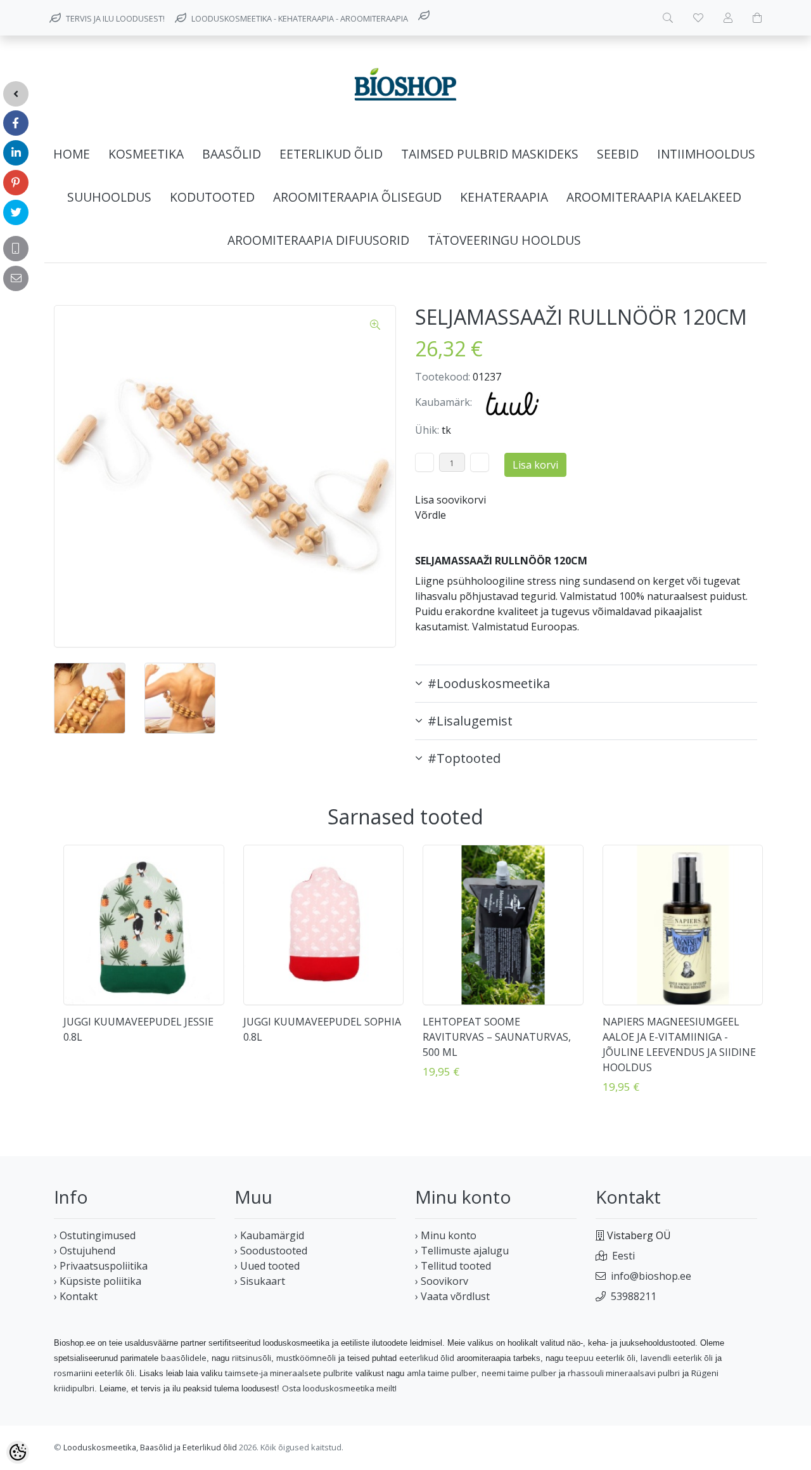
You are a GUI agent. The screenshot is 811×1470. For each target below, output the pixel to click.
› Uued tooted (267, 1266)
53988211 (633, 1296)
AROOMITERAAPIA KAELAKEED (653, 196)
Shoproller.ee (735, 1448)
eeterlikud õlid (426, 1357)
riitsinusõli (251, 1357)
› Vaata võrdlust (452, 1296)
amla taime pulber (441, 1373)
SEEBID (618, 153)
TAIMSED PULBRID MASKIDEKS (489, 153)
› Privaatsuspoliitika (101, 1266)
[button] (586, 683)
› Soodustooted (270, 1251)
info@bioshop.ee (651, 1276)
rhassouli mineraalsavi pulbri (624, 1373)
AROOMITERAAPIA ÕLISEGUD (357, 196)
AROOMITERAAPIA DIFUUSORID (318, 240)
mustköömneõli (306, 1357)
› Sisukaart (259, 1281)
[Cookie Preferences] (17, 1452)
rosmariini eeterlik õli (94, 1373)
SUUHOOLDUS (109, 196)
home (71, 153)
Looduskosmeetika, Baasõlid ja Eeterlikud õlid (150, 1447)
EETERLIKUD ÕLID (331, 153)
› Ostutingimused (95, 1235)
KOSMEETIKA (146, 153)
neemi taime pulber (519, 1373)
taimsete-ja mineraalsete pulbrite (289, 1373)
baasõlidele (184, 1357)
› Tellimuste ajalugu (462, 1251)
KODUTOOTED (212, 196)
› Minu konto (445, 1235)
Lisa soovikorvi (450, 500)
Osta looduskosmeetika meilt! (339, 1388)
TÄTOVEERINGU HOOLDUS (504, 240)
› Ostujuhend (84, 1251)
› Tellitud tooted (453, 1266)
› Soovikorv (441, 1281)
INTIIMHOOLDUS (706, 153)
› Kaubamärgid (269, 1235)
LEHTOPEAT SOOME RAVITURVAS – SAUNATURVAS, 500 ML (497, 1037)
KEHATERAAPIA (504, 196)
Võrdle (430, 515)
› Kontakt (76, 1296)
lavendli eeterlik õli (677, 1357)
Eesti (623, 1256)
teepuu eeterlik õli (600, 1357)
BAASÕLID (231, 153)
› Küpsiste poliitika (97, 1281)
